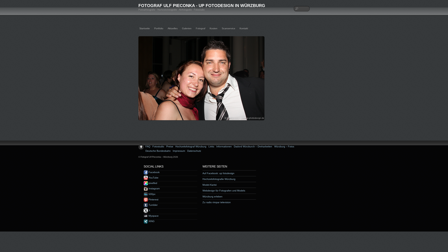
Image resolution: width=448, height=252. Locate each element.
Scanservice (228, 28)
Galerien (186, 28)
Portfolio (158, 28)
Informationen (224, 146)
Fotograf (200, 28)
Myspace (153, 215)
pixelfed (152, 183)
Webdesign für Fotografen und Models (223, 190)
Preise (169, 146)
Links (211, 146)
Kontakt (244, 28)
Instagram (154, 188)
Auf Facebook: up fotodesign (218, 173)
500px (151, 194)
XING (151, 221)
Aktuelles (173, 28)
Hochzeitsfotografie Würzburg (218, 179)
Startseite (144, 28)
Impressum (179, 150)
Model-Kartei (209, 184)
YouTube (153, 177)
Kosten (213, 28)
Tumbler (153, 205)
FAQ (147, 146)
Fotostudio (158, 146)
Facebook (154, 172)
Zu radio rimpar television (216, 202)
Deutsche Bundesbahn (158, 150)
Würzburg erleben (212, 196)
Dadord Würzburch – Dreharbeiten (253, 146)
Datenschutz (194, 150)
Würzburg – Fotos (284, 146)
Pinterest (153, 199)
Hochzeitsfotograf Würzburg (190, 146)
